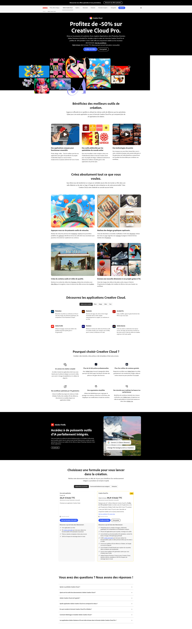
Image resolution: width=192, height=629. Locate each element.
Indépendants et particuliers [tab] (81, 486)
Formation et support (102, 7)
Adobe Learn (126, 397)
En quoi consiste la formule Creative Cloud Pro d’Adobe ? (76, 609)
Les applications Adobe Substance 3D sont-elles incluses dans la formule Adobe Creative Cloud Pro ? (88, 620)
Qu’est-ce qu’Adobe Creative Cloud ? (70, 587)
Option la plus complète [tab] (86, 304)
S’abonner (121, 7)
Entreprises (93, 7)
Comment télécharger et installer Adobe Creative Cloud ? (76, 615)
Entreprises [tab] (114, 486)
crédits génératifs (68, 530)
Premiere (73, 282)
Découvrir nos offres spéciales (113, 2)
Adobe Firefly (59, 326)
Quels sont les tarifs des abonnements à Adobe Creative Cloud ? (78, 592)
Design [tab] (100, 304)
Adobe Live (130, 401)
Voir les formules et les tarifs (69, 520)
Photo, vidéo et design (54, 7)
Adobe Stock (131, 371)
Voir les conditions (100, 43)
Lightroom (61, 236)
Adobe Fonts (89, 371)
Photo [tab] (95, 304)
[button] (139, 8)
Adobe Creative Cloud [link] (68, 7)
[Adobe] (45, 7)
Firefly (108, 284)
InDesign (118, 236)
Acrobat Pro (120, 311)
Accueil (44, 11)
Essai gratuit (113, 7)
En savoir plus (55, 447)
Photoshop (74, 234)
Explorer (77, 7)
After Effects (54, 284)
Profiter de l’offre (90, 49)
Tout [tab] (110, 304)
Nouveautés (85, 7)
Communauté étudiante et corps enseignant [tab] (100, 486)
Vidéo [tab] (105, 304)
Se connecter (145, 7)
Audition (91, 284)
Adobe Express (121, 326)
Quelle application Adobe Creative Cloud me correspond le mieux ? (79, 603)
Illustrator (132, 234)
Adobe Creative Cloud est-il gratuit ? (70, 598)
